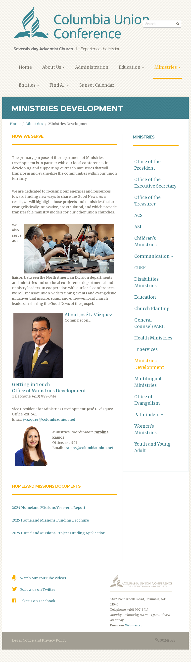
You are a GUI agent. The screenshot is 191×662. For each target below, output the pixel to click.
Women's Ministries (145, 429)
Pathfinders (147, 414)
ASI (137, 227)
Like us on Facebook (37, 601)
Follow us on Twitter (37, 589)
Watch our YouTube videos (43, 578)
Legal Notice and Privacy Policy (39, 640)
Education (130, 67)
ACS (138, 215)
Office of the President (147, 165)
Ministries (166, 67)
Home (25, 67)
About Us (52, 67)
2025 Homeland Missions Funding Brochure (50, 520)
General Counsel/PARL (149, 323)
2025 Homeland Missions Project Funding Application (58, 533)
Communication (152, 256)
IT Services (146, 349)
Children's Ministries (145, 242)
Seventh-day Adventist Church (43, 49)
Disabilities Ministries (146, 282)
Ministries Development (149, 364)
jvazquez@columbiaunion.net (49, 419)
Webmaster (133, 625)
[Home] (82, 23)
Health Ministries (153, 338)
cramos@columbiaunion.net (88, 448)
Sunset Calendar (96, 85)
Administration (91, 67)
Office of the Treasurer (147, 201)
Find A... (57, 85)
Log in (128, 23)
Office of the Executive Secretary (155, 183)
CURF (139, 267)
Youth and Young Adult (152, 447)
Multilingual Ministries (147, 382)
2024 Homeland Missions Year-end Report (48, 507)
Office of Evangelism (147, 400)
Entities (28, 85)
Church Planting (152, 308)
